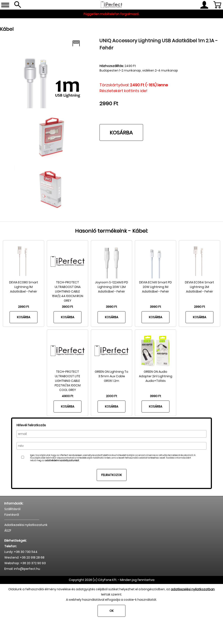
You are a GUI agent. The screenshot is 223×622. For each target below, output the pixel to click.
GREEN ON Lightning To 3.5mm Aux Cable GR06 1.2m (111, 376)
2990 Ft (23, 306)
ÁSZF (7, 530)
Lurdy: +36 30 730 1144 (20, 552)
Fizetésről (11, 514)
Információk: (13, 503)
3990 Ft (111, 306)
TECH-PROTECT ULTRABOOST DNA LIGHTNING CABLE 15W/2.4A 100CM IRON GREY (67, 291)
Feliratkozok (111, 475)
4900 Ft (67, 396)
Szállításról (12, 509)
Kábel (7, 29)
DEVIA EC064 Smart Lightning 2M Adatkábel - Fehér (199, 287)
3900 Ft (67, 306)
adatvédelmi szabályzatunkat (62, 460)
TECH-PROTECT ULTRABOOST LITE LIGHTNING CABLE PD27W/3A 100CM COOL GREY (68, 380)
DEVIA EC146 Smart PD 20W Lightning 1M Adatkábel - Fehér (155, 287)
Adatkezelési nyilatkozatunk (25, 525)
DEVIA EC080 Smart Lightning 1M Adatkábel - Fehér (23, 287)
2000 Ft (111, 396)
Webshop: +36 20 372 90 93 (25, 563)
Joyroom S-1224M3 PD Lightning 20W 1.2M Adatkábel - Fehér (111, 287)
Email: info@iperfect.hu (22, 569)
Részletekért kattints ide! (123, 90)
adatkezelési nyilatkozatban (193, 589)
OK (112, 611)
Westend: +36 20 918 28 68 (24, 557)
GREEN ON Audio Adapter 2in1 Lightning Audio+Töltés (155, 376)
